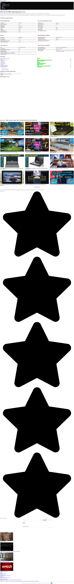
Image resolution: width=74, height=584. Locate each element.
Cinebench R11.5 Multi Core (3, 65)
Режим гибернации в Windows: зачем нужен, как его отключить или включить (10, 579)
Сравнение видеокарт (6, 5)
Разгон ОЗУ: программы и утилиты (5, 577)
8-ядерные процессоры (3, 573)
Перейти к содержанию (3, 0)
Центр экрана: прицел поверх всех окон (5, 575)
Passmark (1, 59)
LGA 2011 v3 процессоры (3, 541)
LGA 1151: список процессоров (4, 561)
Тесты (2, 7)
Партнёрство (3, 8)
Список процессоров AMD (3, 571)
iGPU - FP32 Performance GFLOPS (4, 58)
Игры (2, 6)
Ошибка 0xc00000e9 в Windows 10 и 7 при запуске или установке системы (10, 551)
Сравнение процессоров (6, 4)
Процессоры (3, 3)
